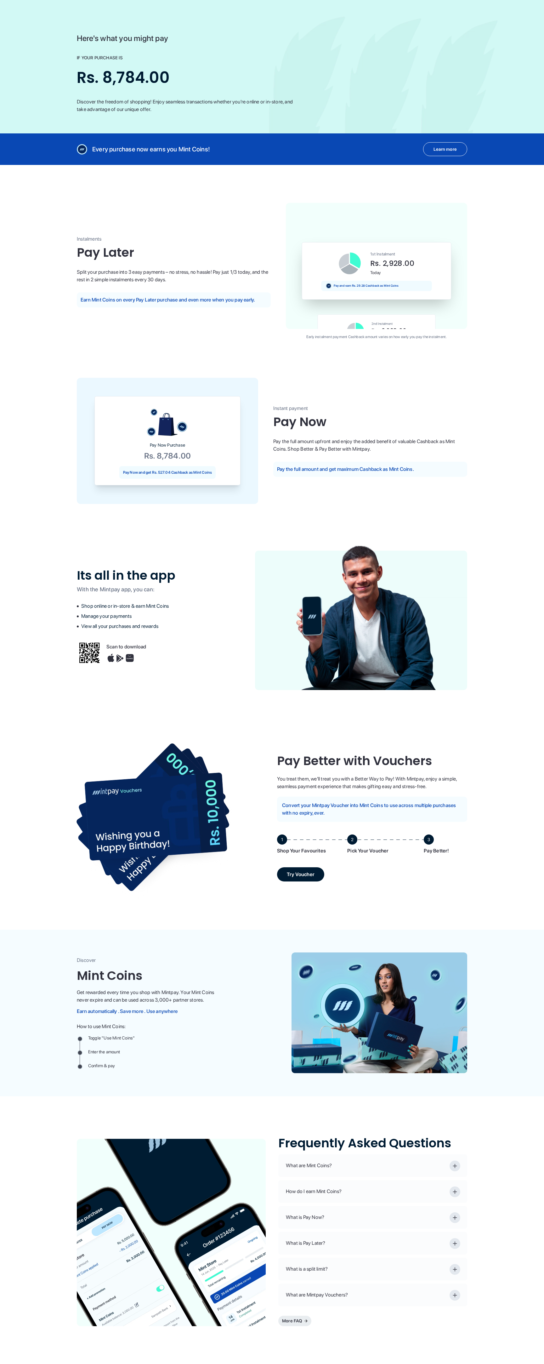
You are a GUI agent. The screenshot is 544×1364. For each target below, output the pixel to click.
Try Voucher (300, 874)
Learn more (445, 149)
